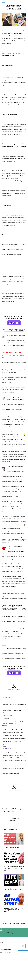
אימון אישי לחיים (11, 631)
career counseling (8, 653)
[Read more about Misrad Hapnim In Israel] (14, 844)
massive (22, 593)
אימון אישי (14, 616)
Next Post (14, 820)
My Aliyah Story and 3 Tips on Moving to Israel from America (14, 909)
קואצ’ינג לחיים (11, 379)
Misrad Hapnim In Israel (12, 848)
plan (16, 598)
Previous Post (14, 818)
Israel (21, 352)
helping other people (12, 399)
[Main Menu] (3, 2)
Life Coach (11, 583)
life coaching (9, 651)
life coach (5, 379)
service (19, 494)
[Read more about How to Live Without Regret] (14, 885)
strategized (21, 540)
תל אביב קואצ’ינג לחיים (18, 651)
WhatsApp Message (5, 949)
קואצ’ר (18, 616)
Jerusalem (4, 456)
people (23, 658)
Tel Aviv (10, 454)
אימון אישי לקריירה (6, 382)
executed (21, 571)
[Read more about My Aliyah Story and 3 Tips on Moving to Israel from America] (14, 904)
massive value (22, 489)
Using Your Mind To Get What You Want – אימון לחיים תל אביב (14, 868)
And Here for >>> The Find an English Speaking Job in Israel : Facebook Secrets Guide (13, 744)
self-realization (10, 392)
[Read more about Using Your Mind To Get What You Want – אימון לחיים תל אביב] (14, 863)
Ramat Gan (20, 454)
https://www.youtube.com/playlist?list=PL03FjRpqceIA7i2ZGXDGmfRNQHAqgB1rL (14, 760)
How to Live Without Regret (13, 889)
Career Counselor (20, 583)
